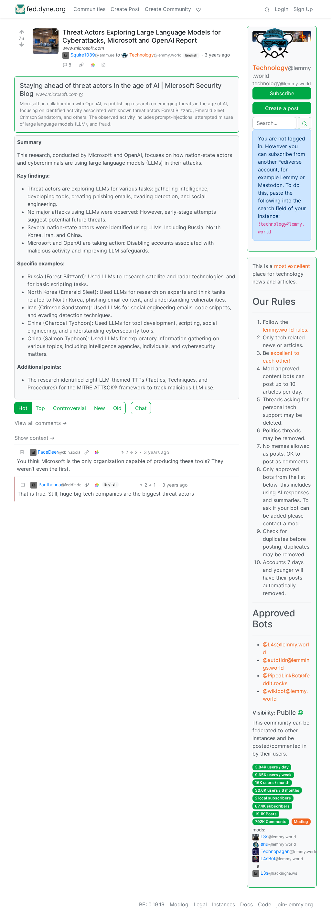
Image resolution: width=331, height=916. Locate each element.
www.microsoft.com (83, 48)
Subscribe (282, 93)
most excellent (292, 266)
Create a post (282, 108)
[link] (81, 65)
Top (40, 408)
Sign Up (303, 9)
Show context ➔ (34, 438)
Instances (223, 904)
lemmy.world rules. (285, 329)
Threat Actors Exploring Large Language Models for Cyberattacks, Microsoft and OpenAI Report (141, 36)
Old (117, 408)
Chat (141, 408)
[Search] (267, 9)
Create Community (168, 9)
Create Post (125, 9)
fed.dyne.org (46, 9)
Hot (22, 408)
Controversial (69, 408)
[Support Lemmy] (198, 9)
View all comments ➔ (41, 423)
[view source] (103, 64)
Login (281, 9)
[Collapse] (22, 452)
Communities (89, 9)
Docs (246, 904)
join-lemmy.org (294, 904)
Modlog (301, 821)
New (99, 408)
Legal (200, 904)
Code (264, 904)
